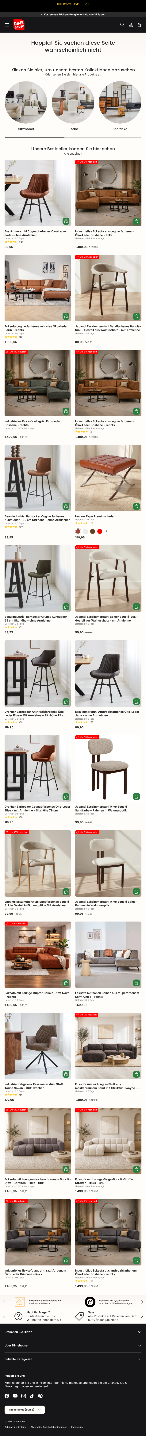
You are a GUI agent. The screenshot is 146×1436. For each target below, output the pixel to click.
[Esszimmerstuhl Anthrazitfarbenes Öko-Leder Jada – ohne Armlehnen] (108, 673)
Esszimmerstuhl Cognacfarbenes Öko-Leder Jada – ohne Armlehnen (35, 233)
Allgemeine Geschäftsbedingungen (49, 1427)
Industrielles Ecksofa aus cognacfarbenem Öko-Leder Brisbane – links (104, 233)
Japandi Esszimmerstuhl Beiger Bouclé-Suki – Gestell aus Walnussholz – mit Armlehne (107, 618)
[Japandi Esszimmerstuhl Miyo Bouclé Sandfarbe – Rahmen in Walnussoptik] (108, 768)
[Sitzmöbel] (26, 102)
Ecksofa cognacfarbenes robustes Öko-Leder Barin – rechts (36, 328)
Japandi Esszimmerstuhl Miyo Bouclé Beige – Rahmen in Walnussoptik (106, 903)
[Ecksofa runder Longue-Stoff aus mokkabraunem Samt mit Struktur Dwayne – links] (108, 1046)
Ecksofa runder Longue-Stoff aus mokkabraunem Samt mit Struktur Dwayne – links (106, 1087)
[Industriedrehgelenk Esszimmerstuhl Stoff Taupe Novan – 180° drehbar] (38, 1046)
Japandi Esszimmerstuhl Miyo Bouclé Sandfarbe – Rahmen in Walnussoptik (101, 808)
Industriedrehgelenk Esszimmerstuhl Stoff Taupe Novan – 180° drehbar (34, 1086)
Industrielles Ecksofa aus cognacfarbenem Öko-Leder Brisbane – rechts (104, 423)
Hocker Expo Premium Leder (95, 516)
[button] (139, 25)
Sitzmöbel (26, 129)
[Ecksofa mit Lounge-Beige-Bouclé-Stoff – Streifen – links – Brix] (108, 1141)
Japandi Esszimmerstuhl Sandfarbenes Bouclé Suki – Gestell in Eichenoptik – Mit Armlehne (37, 903)
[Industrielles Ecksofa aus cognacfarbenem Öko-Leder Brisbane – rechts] (108, 383)
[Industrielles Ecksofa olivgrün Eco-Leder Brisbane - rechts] (38, 383)
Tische (73, 129)
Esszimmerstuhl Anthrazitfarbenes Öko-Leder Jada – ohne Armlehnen (107, 713)
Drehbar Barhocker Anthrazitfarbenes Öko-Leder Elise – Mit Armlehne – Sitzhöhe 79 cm (35, 713)
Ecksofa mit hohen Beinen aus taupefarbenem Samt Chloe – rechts (107, 995)
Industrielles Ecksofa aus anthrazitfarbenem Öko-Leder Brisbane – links (35, 1272)
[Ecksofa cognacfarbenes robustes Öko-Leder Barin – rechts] (38, 288)
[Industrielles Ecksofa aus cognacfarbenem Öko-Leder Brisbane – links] (108, 193)
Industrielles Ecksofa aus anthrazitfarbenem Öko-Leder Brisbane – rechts (106, 1272)
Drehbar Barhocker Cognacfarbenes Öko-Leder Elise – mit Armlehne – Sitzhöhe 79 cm (37, 808)
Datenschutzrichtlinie (15, 1427)
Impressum (77, 1427)
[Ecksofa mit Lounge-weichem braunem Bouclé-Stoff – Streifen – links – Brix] (38, 1141)
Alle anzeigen (73, 153)
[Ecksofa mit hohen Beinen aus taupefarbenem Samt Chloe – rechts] (108, 955)
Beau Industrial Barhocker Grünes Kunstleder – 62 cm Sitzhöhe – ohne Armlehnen (37, 618)
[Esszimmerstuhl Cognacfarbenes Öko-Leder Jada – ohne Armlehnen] (38, 193)
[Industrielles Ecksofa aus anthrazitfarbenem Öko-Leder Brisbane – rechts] (108, 1232)
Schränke (120, 129)
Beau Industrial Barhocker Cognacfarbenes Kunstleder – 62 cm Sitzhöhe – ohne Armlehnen (37, 518)
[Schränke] (120, 102)
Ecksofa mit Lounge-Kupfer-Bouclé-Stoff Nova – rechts (37, 995)
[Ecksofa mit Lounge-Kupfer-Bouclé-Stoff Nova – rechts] (38, 955)
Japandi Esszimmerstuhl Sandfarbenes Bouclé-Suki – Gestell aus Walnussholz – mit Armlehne (108, 328)
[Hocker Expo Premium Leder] (108, 478)
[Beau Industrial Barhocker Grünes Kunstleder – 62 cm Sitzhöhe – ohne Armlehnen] (38, 578)
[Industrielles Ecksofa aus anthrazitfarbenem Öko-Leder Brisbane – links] (38, 1232)
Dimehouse (19, 1421)
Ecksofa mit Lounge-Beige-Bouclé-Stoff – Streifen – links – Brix (104, 1181)
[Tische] (73, 102)
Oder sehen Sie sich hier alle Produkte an (73, 74)
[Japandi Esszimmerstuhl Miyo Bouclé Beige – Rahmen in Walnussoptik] (108, 863)
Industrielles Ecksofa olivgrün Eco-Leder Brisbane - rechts (32, 423)
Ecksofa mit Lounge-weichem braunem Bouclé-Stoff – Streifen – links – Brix (38, 1181)
